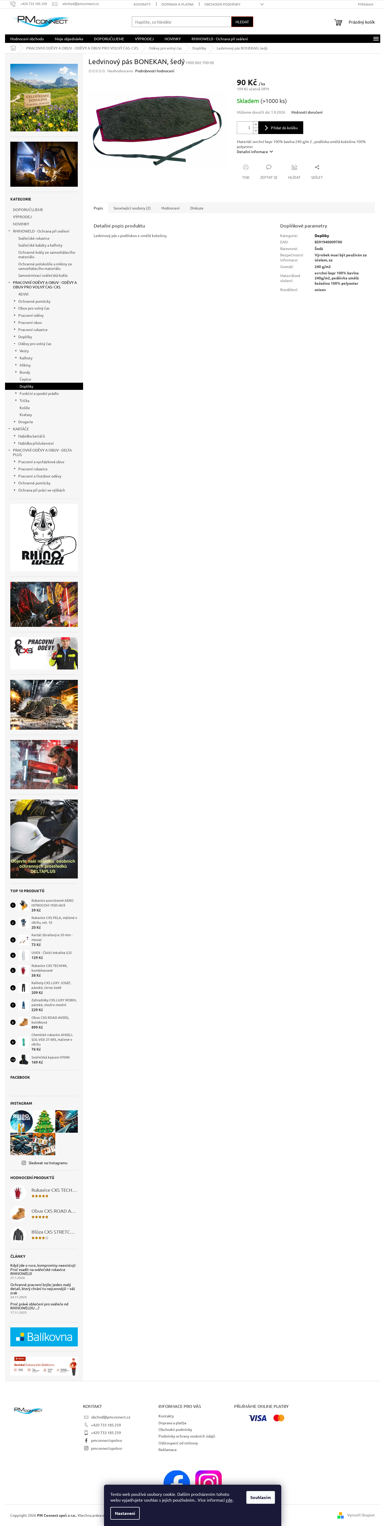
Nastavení (125, 1513)
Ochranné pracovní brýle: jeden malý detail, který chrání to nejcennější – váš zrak (42, 1289)
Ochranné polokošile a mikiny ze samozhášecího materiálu (45, 266)
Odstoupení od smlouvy (178, 1442)
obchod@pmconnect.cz (110, 1417)
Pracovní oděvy (31, 315)
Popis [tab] (98, 208)
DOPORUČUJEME (28, 209)
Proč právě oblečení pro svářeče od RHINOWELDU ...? (39, 1306)
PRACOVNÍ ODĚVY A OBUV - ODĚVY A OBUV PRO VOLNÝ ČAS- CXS (45, 284)
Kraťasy (26, 414)
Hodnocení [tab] (170, 208)
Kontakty (142, 4)
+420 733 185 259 (106, 1424)
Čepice (25, 379)
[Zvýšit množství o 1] (255, 125)
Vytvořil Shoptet (361, 1514)
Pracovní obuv (30, 322)
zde (229, 1499)
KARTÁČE (21, 428)
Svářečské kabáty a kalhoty (40, 245)
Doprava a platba (177, 4)
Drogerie (25, 421)
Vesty (24, 350)
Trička (24, 400)
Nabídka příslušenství (36, 443)
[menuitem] (27, 38)
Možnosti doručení (307, 112)
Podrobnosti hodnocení (154, 70)
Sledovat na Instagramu (48, 1162)
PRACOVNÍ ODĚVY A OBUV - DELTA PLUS (42, 452)
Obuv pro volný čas (33, 308)
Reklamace (167, 1449)
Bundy (25, 372)
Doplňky (25, 336)
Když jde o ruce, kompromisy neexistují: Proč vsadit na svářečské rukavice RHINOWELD (43, 1269)
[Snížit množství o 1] (255, 131)
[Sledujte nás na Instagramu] (208, 1483)
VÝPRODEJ (22, 216)
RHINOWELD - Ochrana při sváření (41, 231)
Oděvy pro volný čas (34, 343)
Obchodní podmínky (222, 4)
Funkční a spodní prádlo (39, 393)
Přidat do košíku (284, 127)
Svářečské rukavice (33, 238)
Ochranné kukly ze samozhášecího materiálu (46, 254)
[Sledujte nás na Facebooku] (177, 1483)
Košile (25, 407)
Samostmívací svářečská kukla (42, 275)
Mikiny (25, 365)
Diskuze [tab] (196, 208)
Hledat (242, 21)
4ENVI (23, 294)
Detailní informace (252, 151)
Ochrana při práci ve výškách (41, 490)
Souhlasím (260, 1497)
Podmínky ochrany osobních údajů (186, 1436)
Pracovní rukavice (33, 329)
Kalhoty (26, 357)
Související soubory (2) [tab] (132, 208)
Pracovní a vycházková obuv (41, 461)
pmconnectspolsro (106, 1440)
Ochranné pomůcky (34, 301)
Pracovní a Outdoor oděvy (39, 476)
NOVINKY (21, 223)
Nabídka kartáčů (31, 436)
